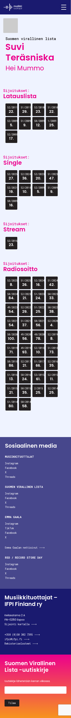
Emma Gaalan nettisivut (21, 547)
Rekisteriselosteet (18, 643)
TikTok (9, 528)
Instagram (11, 463)
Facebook (11, 468)
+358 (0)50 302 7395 (19, 634)
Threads (10, 477)
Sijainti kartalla (17, 624)
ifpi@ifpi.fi (13, 639)
